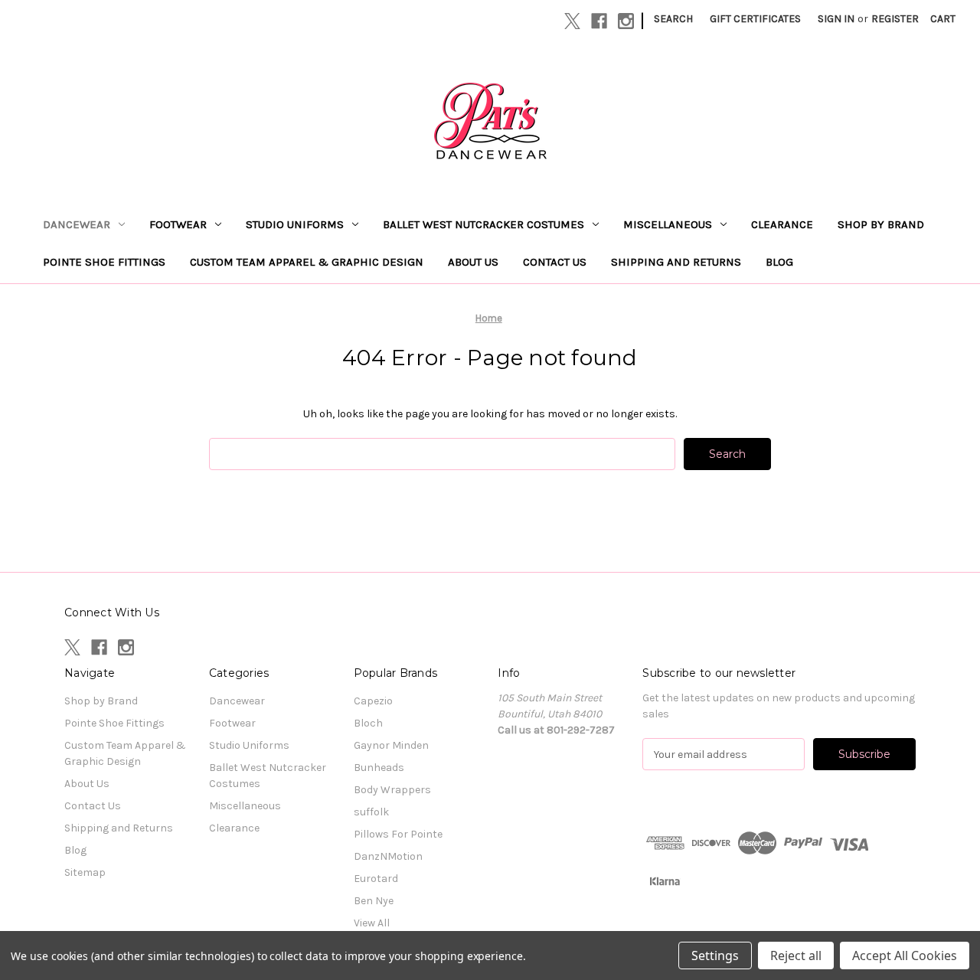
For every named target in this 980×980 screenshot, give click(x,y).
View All (372, 922)
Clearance (782, 224)
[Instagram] (626, 21)
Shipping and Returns (676, 262)
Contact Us (554, 262)
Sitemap (85, 872)
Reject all (796, 955)
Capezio (373, 700)
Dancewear (76, 224)
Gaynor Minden (391, 745)
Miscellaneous (667, 224)
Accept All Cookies (904, 955)
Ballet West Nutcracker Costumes (483, 224)
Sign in (836, 18)
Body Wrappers (392, 789)
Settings (715, 955)
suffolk (371, 811)
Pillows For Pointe (398, 834)
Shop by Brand (881, 224)
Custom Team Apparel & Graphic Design (306, 262)
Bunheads (379, 767)
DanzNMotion (388, 856)
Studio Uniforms (295, 224)
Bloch (368, 723)
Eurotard (376, 878)
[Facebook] (599, 21)
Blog (779, 262)
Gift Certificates (755, 18)
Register (895, 18)
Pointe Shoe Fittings (104, 262)
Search (673, 18)
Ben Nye (374, 900)
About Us (473, 262)
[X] (572, 21)
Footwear (178, 224)
